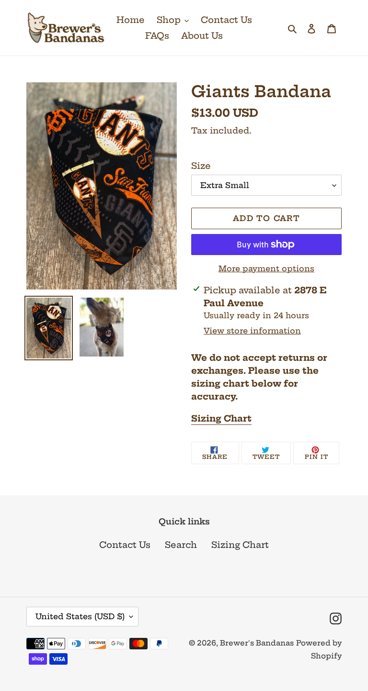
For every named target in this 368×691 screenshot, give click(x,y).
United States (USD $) (80, 616)
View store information (252, 330)
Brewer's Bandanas (257, 642)
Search (181, 544)
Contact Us (124, 544)
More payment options (266, 268)
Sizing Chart (221, 418)
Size (201, 165)
